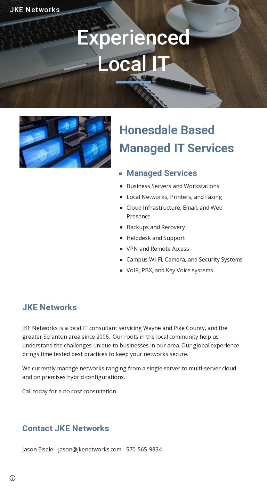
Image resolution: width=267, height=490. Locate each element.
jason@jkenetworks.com (89, 449)
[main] (133, 54)
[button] (12, 478)
